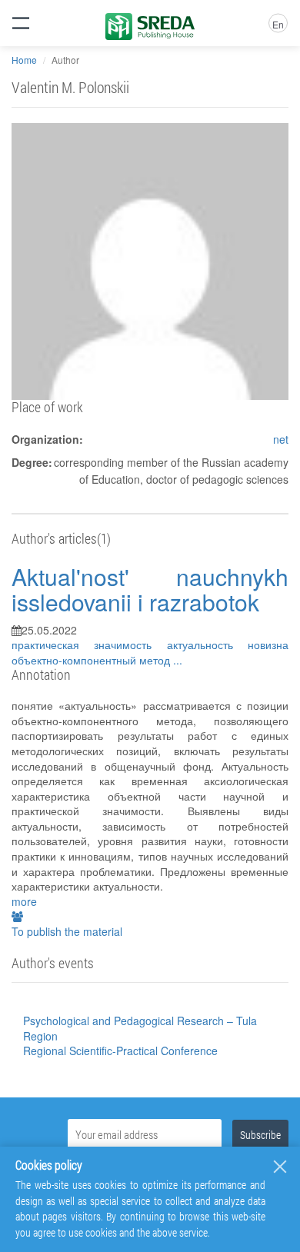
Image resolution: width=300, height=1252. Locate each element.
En (278, 24)
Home (24, 59)
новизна (268, 644)
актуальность (207, 644)
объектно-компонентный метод (92, 660)
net (280, 439)
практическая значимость (89, 644)
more (24, 901)
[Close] (280, 1166)
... (177, 660)
